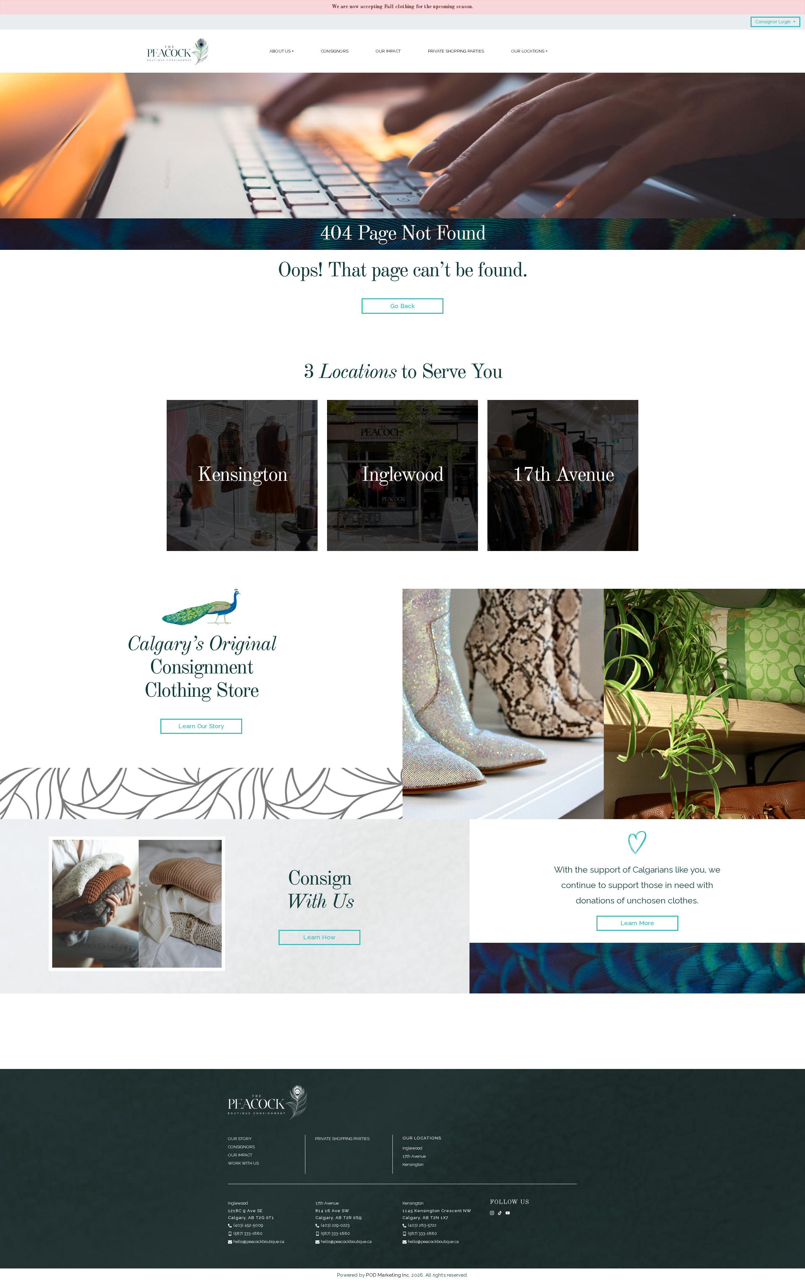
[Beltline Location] (562, 475)
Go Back (402, 305)
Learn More (637, 922)
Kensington (413, 1164)
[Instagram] (492, 1212)
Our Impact (388, 51)
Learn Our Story (201, 726)
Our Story (240, 1138)
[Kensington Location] (242, 475)
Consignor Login (773, 21)
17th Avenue (414, 1156)
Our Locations (528, 51)
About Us (280, 51)
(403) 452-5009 (248, 1225)
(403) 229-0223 (335, 1225)
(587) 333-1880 (248, 1233)
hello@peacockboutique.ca (258, 1241)
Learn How (319, 937)
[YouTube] (508, 1212)
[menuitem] (281, 51)
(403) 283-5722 (422, 1225)
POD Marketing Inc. (388, 1275)
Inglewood (412, 1148)
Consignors (334, 51)
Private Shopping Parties (456, 51)
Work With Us (243, 1163)
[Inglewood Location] (402, 475)
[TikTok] (500, 1212)
